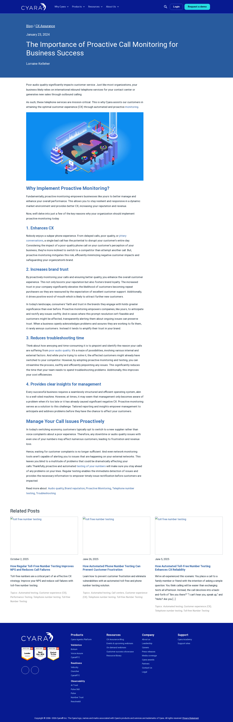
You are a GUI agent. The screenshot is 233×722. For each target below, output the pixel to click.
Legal (144, 672)
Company (148, 634)
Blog (29, 26)
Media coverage (149, 655)
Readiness (76, 663)
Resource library (114, 655)
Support (183, 634)
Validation (76, 645)
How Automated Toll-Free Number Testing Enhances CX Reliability (182, 567)
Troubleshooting (46, 493)
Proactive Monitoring (98, 488)
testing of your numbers (91, 466)
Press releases (148, 651)
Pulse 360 (75, 689)
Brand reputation (75, 488)
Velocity (74, 667)
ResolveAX (76, 701)
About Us (111, 6)
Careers (145, 647)
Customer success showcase (120, 651)
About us (146, 639)
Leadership (147, 643)
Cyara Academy (185, 639)
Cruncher (75, 671)
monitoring (131, 106)
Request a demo (197, 6)
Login (176, 6)
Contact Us (147, 668)
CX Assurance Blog (115, 639)
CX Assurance (45, 26)
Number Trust (77, 697)
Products (77, 6)
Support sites (184, 643)
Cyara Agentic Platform (81, 639)
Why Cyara (60, 6)
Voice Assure (77, 653)
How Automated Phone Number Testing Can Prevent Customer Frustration (111, 567)
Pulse (73, 693)
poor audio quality (59, 350)
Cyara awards (148, 660)
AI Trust (74, 685)
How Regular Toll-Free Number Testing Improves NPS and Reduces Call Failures (42, 567)
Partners (145, 663)
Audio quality (56, 488)
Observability (78, 681)
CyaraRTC (75, 657)
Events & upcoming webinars (120, 643)
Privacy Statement (190, 718)
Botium (74, 649)
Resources (94, 6)
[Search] (165, 7)
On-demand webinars (116, 647)
